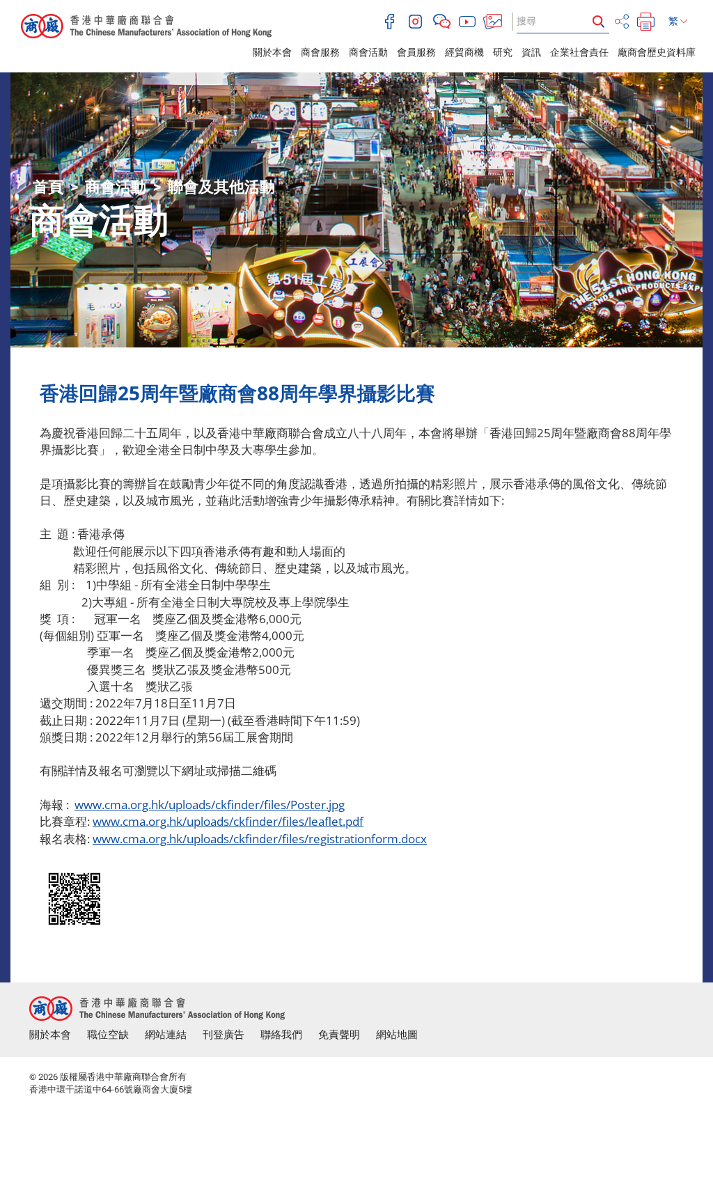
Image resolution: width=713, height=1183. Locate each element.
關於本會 (272, 52)
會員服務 (416, 52)
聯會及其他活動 (221, 187)
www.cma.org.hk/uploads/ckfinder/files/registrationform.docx (260, 839)
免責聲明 (339, 1034)
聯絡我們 (281, 1034)
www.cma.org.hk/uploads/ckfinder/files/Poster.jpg (210, 805)
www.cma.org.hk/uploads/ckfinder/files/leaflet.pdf (228, 821)
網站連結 (166, 1034)
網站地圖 (397, 1034)
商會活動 (368, 52)
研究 (502, 52)
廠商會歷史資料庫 (657, 52)
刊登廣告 (223, 1034)
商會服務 (320, 52)
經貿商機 (464, 52)
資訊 (531, 52)
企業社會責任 (579, 52)
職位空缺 (108, 1034)
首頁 (48, 187)
